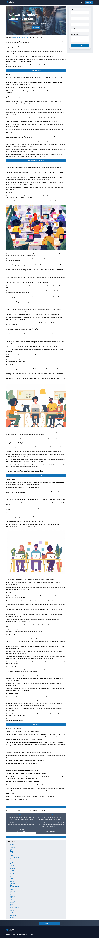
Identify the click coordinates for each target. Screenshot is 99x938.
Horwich (12, 914)
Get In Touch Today (36, 70)
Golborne (12, 899)
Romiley (12, 881)
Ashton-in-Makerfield (15, 907)
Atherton (12, 880)
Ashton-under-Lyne (14, 886)
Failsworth (12, 870)
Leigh (11, 878)
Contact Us (88, 2)
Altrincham (18, 803)
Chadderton (13, 891)
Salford (25, 803)
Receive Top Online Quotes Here (36, 475)
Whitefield (12, 868)
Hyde (11, 884)
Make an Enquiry (49, 923)
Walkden (12, 862)
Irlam (11, 854)
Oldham (12, 897)
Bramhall (12, 863)
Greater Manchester (14, 857)
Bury (11, 894)
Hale (22, 803)
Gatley (11, 855)
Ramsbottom (13, 915)
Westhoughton (13, 901)
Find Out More (36, 724)
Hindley (12, 905)
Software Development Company (20, 37)
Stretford (8, 803)
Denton (11, 871)
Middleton (12, 883)
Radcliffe (12, 876)
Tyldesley (12, 867)
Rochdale (12, 910)
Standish (12, 917)
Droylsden (12, 865)
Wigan (11, 912)
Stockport (12, 860)
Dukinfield (12, 888)
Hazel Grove (13, 873)
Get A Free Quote (36, 836)
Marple (11, 889)
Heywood (12, 902)
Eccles (11, 852)
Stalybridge (12, 896)
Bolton (11, 892)
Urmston (13, 803)
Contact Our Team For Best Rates (36, 160)
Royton (11, 904)
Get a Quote (36, 27)
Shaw (11, 909)
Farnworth (12, 875)
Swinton (12, 859)
